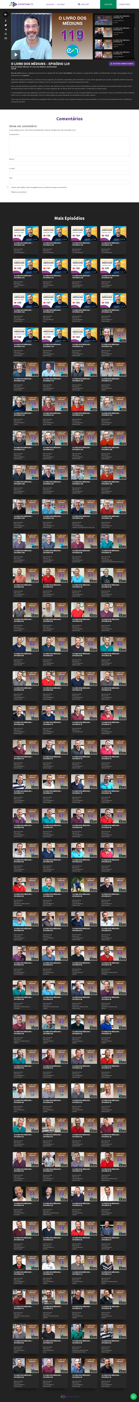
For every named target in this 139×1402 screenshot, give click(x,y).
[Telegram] (6, 29)
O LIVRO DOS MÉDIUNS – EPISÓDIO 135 (52, 244)
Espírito (16, 286)
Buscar (85, 4)
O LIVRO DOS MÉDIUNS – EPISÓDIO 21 (111, 1204)
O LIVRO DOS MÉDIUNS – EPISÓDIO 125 (111, 311)
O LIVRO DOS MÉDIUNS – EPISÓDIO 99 (52, 551)
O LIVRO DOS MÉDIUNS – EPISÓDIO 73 (111, 758)
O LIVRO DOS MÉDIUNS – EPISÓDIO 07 (52, 1342)
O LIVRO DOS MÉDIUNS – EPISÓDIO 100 (23, 551)
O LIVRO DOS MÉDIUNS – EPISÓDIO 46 (81, 998)
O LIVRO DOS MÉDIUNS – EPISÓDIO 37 (111, 1067)
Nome (12, 159)
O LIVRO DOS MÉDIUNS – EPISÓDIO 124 (23, 345)
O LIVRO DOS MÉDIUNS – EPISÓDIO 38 (81, 1067)
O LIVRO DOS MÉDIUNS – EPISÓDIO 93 (111, 586)
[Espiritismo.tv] (21, 4)
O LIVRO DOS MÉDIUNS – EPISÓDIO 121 (111, 345)
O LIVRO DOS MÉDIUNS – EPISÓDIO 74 (81, 758)
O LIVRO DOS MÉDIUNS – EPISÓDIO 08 (23, 1342)
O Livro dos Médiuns (65, 73)
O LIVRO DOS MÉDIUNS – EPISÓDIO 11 (52, 1307)
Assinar (61, 4)
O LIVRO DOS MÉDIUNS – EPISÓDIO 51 (52, 964)
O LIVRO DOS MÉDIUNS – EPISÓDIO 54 (81, 929)
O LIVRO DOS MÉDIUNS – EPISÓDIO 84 (23, 689)
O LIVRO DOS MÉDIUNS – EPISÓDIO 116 (23, 414)
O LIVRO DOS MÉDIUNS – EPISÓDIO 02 (81, 1376)
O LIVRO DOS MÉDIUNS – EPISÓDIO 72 (23, 792)
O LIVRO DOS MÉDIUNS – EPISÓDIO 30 (81, 1136)
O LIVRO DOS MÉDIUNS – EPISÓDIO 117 (111, 380)
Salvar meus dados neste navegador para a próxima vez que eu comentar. (39, 187)
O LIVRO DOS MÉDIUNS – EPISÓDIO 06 (81, 1342)
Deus (44, 321)
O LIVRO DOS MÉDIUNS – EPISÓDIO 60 (23, 895)
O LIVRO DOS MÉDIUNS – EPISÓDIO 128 (23, 311)
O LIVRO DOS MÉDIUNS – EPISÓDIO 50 (81, 964)
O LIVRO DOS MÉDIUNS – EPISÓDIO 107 (52, 483)
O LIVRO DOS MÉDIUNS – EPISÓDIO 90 (81, 620)
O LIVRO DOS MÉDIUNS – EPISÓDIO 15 (52, 1273)
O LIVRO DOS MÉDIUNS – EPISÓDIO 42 (81, 1032)
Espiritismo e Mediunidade (22, 903)
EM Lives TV (27, 67)
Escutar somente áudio (123, 64)
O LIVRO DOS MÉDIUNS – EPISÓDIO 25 (111, 1170)
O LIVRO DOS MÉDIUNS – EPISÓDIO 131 (52, 276)
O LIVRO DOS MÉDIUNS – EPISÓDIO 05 (111, 1342)
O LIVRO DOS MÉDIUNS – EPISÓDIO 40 (23, 1067)
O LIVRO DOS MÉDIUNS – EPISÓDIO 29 (111, 1136)
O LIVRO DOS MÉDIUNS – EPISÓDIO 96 (23, 586)
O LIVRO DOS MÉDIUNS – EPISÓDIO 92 (23, 620)
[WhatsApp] (6, 34)
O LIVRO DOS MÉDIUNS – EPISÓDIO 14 (81, 1273)
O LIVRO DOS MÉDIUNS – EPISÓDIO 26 (81, 1170)
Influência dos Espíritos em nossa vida (83, 527)
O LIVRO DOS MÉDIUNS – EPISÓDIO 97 (111, 551)
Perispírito (46, 974)
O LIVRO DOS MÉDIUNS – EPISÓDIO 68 (23, 826)
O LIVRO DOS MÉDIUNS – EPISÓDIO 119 (52, 380)
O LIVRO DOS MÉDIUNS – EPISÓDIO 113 (111, 414)
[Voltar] (6, 14)
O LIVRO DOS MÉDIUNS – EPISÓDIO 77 (111, 723)
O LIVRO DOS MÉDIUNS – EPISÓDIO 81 (111, 689)
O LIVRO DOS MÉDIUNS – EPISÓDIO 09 (111, 1307)
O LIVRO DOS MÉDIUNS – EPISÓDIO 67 (52, 826)
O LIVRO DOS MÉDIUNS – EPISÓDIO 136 (23, 244)
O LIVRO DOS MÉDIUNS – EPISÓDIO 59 (52, 895)
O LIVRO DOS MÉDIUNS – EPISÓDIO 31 (52, 1136)
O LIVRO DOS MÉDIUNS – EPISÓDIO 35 (52, 1101)
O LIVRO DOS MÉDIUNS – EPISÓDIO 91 (52, 620)
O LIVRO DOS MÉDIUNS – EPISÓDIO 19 (52, 1239)
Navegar (50, 4)
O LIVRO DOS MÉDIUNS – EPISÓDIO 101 (111, 517)
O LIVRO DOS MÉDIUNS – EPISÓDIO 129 (111, 276)
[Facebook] (6, 21)
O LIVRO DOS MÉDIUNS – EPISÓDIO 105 (111, 483)
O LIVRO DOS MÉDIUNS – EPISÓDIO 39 (52, 1067)
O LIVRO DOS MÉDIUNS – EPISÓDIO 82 (81, 689)
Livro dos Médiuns (39, 67)
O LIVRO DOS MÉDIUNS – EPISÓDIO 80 (23, 723)
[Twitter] (6, 25)
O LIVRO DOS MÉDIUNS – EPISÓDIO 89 (111, 620)
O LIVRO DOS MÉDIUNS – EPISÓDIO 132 (23, 276)
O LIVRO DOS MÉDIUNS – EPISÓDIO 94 (81, 586)
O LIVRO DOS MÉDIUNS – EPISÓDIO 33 (111, 1101)
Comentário (14, 134)
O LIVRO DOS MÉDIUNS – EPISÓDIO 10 (81, 1307)
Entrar (108, 4)
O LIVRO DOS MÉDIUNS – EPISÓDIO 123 (52, 345)
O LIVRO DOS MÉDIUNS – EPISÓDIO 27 (52, 1170)
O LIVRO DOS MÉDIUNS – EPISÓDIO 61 (111, 861)
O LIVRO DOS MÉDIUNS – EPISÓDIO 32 (23, 1136)
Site (10, 178)
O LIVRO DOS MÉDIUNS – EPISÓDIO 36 (23, 1101)
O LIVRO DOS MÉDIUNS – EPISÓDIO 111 (52, 448)
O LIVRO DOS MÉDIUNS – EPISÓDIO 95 (52, 586)
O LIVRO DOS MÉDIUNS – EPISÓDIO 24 (23, 1204)
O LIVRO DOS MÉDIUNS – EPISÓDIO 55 (52, 929)
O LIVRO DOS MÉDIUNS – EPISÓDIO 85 (111, 655)
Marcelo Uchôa (16, 67)
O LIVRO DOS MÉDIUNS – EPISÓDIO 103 (52, 517)
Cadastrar (124, 4)
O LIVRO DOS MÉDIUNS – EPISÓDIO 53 (111, 929)
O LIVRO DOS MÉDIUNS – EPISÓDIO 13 (111, 1273)
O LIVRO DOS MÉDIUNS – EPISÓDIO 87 (52, 655)
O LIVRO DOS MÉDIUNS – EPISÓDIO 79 (52, 723)
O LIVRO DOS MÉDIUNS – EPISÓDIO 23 (52, 1204)
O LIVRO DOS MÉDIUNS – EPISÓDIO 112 (23, 448)
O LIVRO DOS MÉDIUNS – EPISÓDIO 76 (23, 758)
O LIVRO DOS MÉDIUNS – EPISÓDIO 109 (111, 448)
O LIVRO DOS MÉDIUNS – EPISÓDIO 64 (23, 861)
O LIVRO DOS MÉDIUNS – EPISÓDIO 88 (23, 655)
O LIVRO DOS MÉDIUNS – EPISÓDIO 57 (111, 895)
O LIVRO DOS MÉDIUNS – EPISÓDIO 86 (81, 655)
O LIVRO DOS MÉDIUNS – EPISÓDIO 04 (23, 1376)
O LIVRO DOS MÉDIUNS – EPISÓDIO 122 (81, 345)
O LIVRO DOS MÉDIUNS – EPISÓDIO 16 (23, 1273)
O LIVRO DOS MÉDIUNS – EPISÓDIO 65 (111, 826)
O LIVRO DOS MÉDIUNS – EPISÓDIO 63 (52, 861)
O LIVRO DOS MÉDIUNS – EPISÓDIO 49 (111, 964)
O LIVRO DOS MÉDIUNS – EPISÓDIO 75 (52, 758)
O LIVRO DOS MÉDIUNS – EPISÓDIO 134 (81, 244)
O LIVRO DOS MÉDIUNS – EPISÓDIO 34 (81, 1101)
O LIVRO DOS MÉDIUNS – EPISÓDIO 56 (23, 929)
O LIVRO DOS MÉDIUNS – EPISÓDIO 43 (52, 1032)
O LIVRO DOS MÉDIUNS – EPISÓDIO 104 (23, 517)
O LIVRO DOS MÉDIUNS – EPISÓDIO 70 (81, 792)
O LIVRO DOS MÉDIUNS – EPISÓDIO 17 (111, 1239)
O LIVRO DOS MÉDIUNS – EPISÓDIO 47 (52, 998)
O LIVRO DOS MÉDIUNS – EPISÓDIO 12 (23, 1307)
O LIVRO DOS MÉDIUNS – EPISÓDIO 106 (81, 483)
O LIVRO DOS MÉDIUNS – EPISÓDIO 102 (81, 517)
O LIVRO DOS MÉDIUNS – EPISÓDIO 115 (52, 414)
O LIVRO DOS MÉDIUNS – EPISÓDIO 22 (81, 1204)
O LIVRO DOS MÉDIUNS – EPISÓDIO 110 (81, 448)
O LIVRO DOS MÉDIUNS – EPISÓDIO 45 (111, 998)
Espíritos (26, 75)
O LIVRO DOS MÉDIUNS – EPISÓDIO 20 (23, 1239)
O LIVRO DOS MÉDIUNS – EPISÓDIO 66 (81, 826)
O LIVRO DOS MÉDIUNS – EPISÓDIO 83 (52, 689)
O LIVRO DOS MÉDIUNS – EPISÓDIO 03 (52, 1376)
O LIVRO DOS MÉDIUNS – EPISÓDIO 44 (23, 1032)
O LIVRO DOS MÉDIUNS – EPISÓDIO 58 (81, 895)
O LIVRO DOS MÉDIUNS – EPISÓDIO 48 (23, 998)
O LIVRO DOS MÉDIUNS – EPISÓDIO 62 (81, 861)
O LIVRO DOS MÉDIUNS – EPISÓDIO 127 (52, 311)
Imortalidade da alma (78, 1352)
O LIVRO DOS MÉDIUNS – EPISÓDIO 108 (23, 483)
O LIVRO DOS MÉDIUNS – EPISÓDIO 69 (111, 792)
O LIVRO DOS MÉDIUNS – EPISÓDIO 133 (111, 244)
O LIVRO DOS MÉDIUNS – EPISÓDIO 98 (81, 551)
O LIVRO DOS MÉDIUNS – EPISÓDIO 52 (23, 964)
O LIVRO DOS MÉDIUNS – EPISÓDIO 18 (81, 1239)
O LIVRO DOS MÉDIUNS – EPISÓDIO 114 (81, 414)
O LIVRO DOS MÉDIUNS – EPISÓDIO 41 (111, 1032)
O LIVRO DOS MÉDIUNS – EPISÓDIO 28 (23, 1170)
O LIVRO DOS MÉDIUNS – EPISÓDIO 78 (81, 723)
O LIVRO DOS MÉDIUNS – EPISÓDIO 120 (23, 380)
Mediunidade (52, 67)
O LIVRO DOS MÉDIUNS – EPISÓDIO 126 (81, 311)
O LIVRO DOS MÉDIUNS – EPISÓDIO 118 (81, 380)
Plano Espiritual (18, 974)
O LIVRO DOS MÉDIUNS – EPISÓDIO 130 (81, 276)
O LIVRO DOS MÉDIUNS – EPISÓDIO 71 (52, 792)
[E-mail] (6, 38)
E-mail (12, 168)
